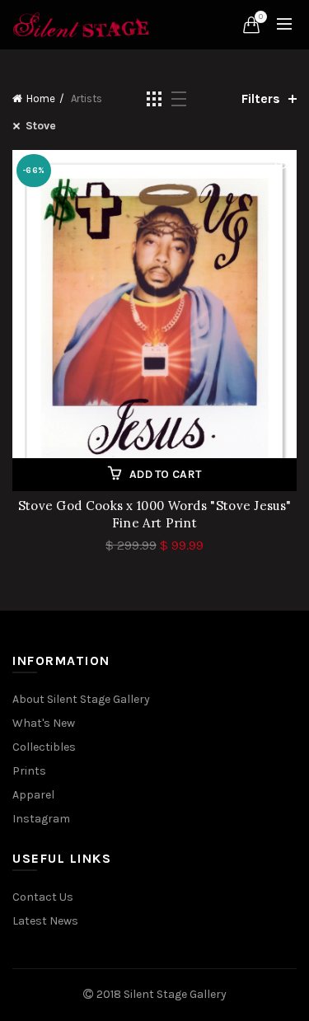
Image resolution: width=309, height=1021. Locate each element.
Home (40, 98)
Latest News (45, 921)
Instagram (41, 819)
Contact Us (42, 897)
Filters (260, 98)
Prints (29, 771)
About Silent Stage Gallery (81, 699)
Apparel (33, 795)
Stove (41, 126)
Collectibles (44, 747)
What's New (43, 723)
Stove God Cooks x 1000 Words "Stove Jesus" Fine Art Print (155, 514)
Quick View (282, 164)
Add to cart (165, 474)
